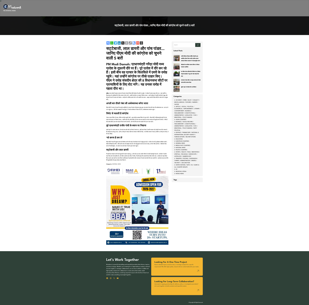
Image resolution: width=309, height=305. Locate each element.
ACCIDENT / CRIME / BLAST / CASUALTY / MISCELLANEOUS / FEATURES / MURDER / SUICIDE (187, 102)
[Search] (198, 45)
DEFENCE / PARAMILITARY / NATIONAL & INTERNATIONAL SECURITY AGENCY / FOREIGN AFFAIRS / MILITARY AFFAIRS (186, 135)
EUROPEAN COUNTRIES (182, 141)
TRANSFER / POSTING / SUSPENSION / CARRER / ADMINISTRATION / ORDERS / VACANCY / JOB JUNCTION (186, 161)
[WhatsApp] (112, 43)
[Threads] (141, 43)
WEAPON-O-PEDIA (181, 171)
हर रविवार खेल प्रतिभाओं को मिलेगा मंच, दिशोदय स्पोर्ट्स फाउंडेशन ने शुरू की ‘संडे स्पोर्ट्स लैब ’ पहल (190, 74)
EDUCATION (179, 139)
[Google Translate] (134, 43)
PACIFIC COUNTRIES (181, 149)
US (176, 169)
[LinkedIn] (119, 43)
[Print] (126, 43)
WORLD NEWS (180, 173)
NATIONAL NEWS (116, 164)
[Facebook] (108, 43)
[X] (123, 43)
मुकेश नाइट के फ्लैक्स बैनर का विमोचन (188, 87)
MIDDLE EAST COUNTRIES (183, 145)
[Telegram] (115, 43)
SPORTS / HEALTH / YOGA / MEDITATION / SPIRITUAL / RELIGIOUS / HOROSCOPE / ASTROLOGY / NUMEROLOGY (187, 154)
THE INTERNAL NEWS (9, 10)
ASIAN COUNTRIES (181, 119)
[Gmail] (138, 43)
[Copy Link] (130, 43)
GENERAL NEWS (180, 143)
